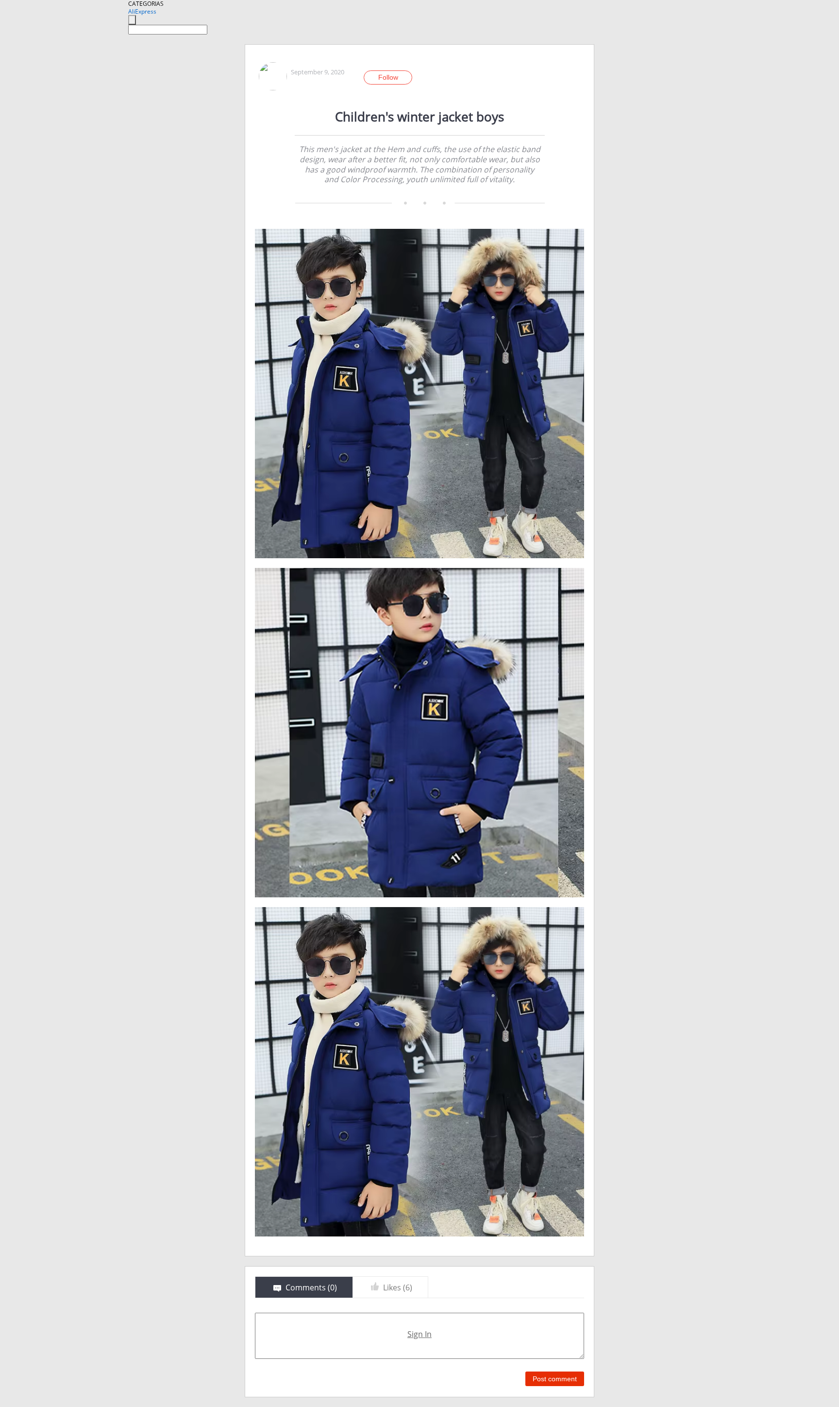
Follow (388, 77)
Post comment (555, 1379)
